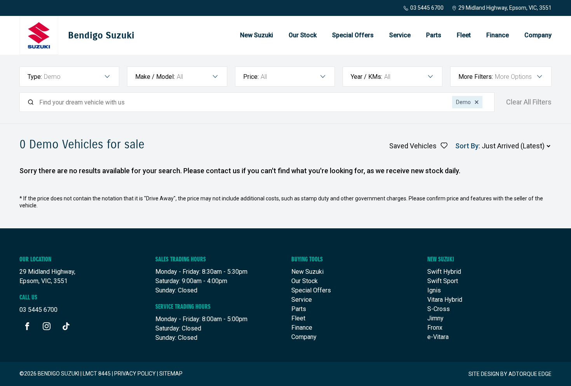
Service (400, 35)
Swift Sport (442, 281)
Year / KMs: (366, 76)
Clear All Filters (529, 102)
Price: (251, 76)
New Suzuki (256, 35)
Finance (497, 35)
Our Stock (303, 35)
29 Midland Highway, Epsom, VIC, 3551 (505, 8)
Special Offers (353, 35)
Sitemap (171, 373)
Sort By (467, 146)
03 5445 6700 (427, 8)
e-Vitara (438, 337)
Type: (35, 76)
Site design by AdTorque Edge (510, 374)
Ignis (434, 290)
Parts (433, 35)
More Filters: (475, 76)
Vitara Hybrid (444, 299)
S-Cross (438, 309)
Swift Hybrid (444, 271)
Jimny (435, 318)
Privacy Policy (135, 373)
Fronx (434, 327)
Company (538, 35)
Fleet (464, 35)
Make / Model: (155, 76)
